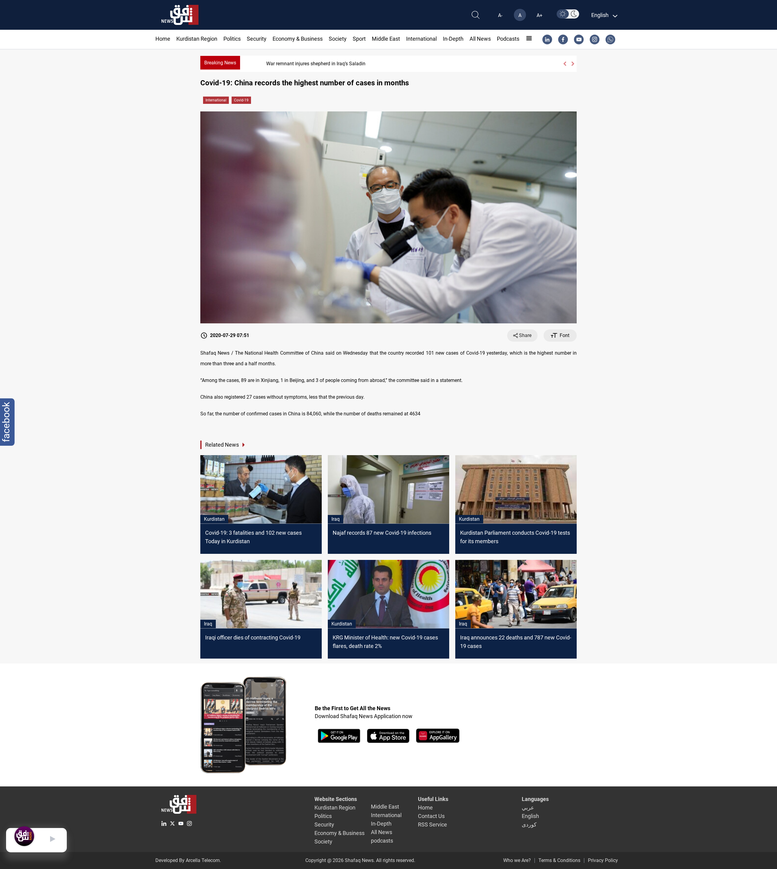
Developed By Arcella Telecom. (188, 860)
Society (338, 39)
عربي (528, 807)
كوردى (529, 824)
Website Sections (335, 799)
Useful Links (433, 799)
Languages (535, 799)
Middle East (386, 39)
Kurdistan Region (196, 39)
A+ (539, 15)
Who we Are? (517, 860)
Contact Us (431, 816)
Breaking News (220, 63)
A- (500, 15)
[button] (564, 64)
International (421, 39)
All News (480, 39)
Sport (359, 39)
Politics (232, 39)
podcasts (508, 39)
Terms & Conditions (559, 860)
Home (162, 39)
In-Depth (453, 39)
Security (256, 39)
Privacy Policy (603, 860)
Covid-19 (241, 100)
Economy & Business (298, 39)
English (530, 816)
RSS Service (432, 824)
